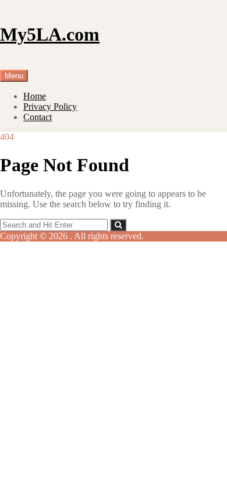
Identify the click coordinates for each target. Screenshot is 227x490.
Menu (14, 75)
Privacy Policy (50, 106)
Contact (37, 117)
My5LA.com (50, 34)
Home (34, 96)
